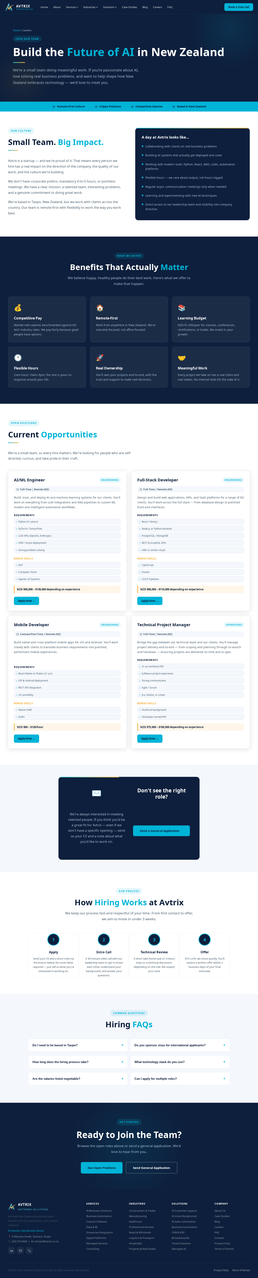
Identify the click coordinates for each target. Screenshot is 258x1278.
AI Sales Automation (184, 1221)
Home (44, 7)
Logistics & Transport (141, 1238)
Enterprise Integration (99, 1232)
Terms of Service (224, 1249)
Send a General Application (160, 831)
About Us (220, 1210)
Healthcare (135, 1221)
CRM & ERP (178, 1232)
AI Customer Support (184, 1210)
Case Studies (129, 7)
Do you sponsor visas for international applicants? (180, 1045)
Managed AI (179, 1249)
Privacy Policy (222, 1243)
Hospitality (135, 1243)
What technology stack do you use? (180, 1062)
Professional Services (141, 1227)
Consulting (92, 1249)
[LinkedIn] (11, 1250)
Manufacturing (138, 1216)
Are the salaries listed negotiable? (78, 1079)
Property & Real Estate (142, 1249)
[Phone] (29, 1250)
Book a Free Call (238, 7)
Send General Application (151, 1168)
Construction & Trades (142, 1210)
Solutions (108, 7)
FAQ (169, 7)
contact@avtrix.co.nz (46, 1241)
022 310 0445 (19, 1241)
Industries (89, 7)
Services (71, 7)
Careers (157, 7)
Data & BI (91, 1227)
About (57, 7)
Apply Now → (26, 601)
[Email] (20, 1250)
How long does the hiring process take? (78, 1062)
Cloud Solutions (181, 1243)
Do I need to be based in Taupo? (78, 1045)
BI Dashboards (180, 1238)
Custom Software (96, 1221)
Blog (145, 7)
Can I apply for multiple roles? (180, 1079)
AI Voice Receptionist (184, 1216)
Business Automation (99, 1216)
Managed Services (97, 1243)
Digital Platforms (96, 1238)
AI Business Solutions (99, 1210)
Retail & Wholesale (140, 1232)
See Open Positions (102, 1168)
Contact (219, 1238)
